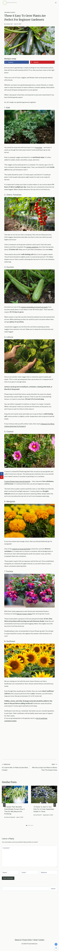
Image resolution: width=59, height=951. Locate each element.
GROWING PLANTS (9, 12)
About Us (18, 940)
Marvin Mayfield (10, 817)
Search (53, 888)
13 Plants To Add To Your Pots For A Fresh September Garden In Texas (43, 809)
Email (24, 872)
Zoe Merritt (38, 815)
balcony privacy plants (24, 614)
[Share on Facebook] (1, 474)
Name (5, 872)
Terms (35, 940)
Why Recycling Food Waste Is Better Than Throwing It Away (44, 767)
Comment (6, 848)
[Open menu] (55, 2)
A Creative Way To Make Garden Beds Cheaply (15, 767)
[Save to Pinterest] (1, 477)
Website (44, 872)
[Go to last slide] (4, 805)
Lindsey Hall (9, 24)
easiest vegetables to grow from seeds (34, 307)
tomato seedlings (32, 247)
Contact (41, 940)
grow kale (38, 147)
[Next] (54, 805)
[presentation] (15, 794)
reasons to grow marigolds (21, 549)
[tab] (26, 825)
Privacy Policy (27, 940)
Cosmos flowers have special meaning (17, 481)
